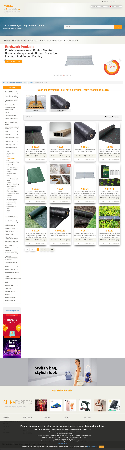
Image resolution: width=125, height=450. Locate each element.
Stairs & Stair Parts (11, 201)
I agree (101, 446)
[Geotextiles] (60, 105)
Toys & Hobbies (9, 285)
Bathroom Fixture (10, 153)
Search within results (112, 117)
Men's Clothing (9, 231)
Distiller (8, 166)
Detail (30, 156)
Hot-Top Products (32, 40)
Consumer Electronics (11, 118)
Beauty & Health (10, 105)
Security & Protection (11, 262)
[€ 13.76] (79, 60)
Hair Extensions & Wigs (11, 137)
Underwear (8, 288)
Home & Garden (9, 141)
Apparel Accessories (11, 96)
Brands (7, 112)
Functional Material (11, 177)
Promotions (58, 40)
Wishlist (105, 1)
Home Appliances (10, 144)
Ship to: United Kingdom (113, 6)
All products (18, 40)
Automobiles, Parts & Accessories (11, 101)
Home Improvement (16, 82)
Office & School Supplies (9, 246)
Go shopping (41, 156)
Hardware (8, 182)
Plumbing (8, 197)
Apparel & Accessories (11, 92)
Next (52, 249)
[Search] (118, 27)
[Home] (12, 7)
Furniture (8, 134)
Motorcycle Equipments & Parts (11, 237)
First (27, 249)
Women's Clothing (10, 300)
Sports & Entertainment (12, 272)
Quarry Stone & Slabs (11, 199)
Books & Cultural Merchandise (10, 108)
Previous (33, 249)
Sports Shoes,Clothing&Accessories (13, 277)
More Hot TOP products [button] (13, 61)
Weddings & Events (10, 297)
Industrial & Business (11, 217)
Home (8, 40)
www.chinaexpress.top (12, 310)
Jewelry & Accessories (11, 221)
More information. (92, 446)
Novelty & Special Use (11, 241)
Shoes (7, 266)
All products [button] (12, 87)
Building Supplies (28, 82)
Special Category (10, 269)
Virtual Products (10, 291)
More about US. (62, 443)
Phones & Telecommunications (11, 251)
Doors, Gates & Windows (12, 167)
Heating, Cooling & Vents (12, 184)
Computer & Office (10, 115)
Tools (7, 212)
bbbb (7, 155)
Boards (8, 156)
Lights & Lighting (10, 190)
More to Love (46, 40)
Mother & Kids (9, 234)
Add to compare (41, 159)
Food (6, 131)
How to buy (72, 40)
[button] (120, 61)
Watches (7, 294)
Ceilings (8, 160)
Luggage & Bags (10, 228)
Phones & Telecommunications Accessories (11, 257)
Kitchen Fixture (10, 188)
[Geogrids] (36, 105)
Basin (7, 151)
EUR (101, 6)
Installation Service (11, 186)
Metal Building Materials (12, 191)
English (94, 6)
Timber (8, 210)
